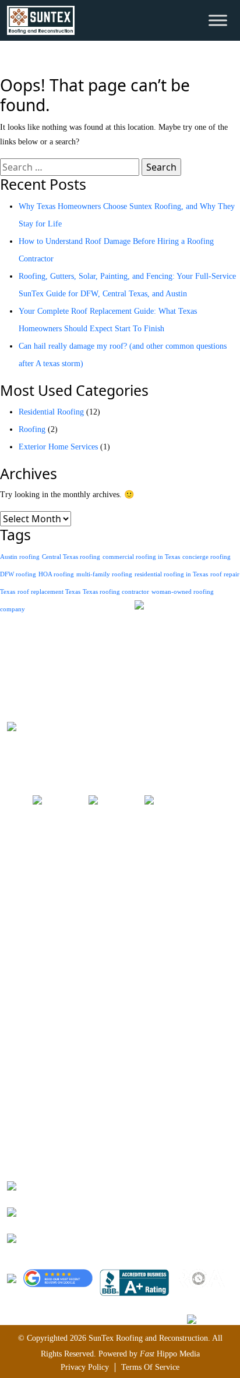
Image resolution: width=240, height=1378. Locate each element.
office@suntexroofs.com (73, 1210)
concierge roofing (206, 557)
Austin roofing (20, 557)
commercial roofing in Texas (141, 557)
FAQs (16, 966)
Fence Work (27, 1110)
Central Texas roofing (71, 557)
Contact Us (25, 984)
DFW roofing (18, 574)
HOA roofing (56, 574)
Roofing (32, 429)
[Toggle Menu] (218, 20)
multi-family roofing (104, 574)
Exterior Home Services (58, 446)
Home (17, 862)
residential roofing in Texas (171, 574)
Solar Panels (27, 1093)
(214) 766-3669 (58, 1184)
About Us (22, 879)
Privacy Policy (85, 1367)
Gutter (17, 1128)
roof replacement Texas (48, 592)
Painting (20, 1075)
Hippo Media (170, 1353)
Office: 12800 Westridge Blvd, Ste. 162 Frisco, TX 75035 (129, 1236)
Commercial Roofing (41, 1058)
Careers (19, 914)
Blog (15, 949)
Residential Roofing (51, 412)
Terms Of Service (150, 1367)
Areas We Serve (33, 896)
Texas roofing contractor (116, 592)
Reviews (20, 931)
